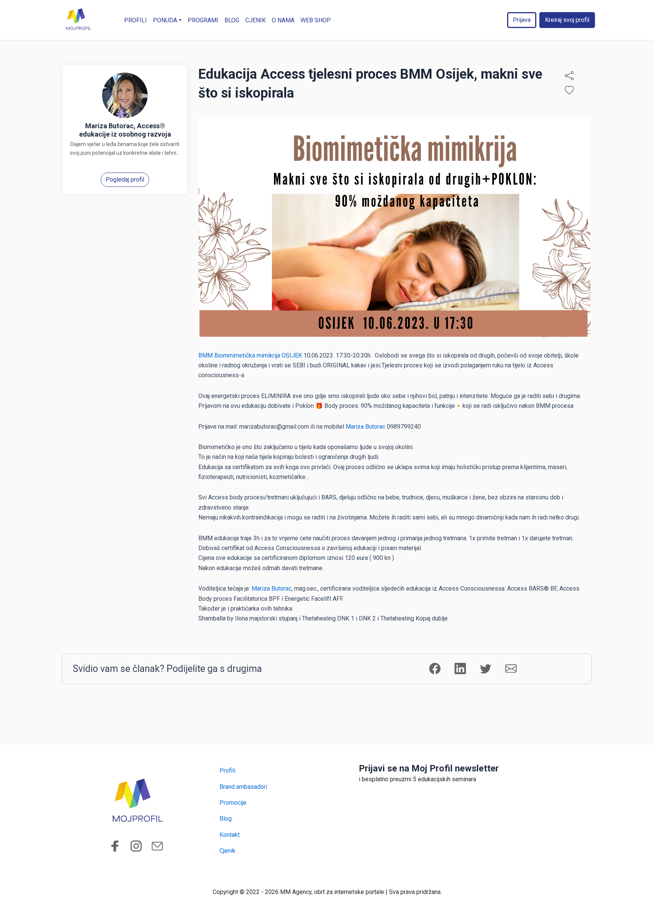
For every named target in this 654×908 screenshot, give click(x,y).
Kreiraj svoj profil (567, 19)
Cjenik (255, 20)
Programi (203, 20)
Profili (135, 20)
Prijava (522, 19)
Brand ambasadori (243, 786)
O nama (283, 20)
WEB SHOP (316, 20)
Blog (231, 20)
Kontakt (230, 834)
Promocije (233, 802)
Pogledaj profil (125, 179)
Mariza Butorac (365, 426)
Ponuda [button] (165, 20)
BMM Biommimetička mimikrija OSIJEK (250, 355)
